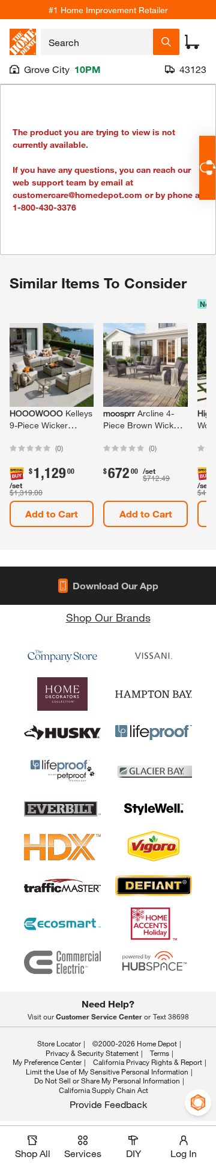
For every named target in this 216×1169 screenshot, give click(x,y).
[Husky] (62, 732)
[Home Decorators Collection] (62, 694)
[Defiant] (153, 885)
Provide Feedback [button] (108, 1104)
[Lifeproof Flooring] (153, 732)
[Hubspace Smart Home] (153, 962)
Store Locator (59, 1043)
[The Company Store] (62, 655)
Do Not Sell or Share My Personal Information (107, 1080)
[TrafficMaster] (62, 885)
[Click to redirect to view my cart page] (192, 42)
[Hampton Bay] (153, 694)
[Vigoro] (153, 847)
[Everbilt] (62, 809)
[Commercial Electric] (62, 962)
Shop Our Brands (108, 617)
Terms (159, 1053)
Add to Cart (51, 513)
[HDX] (62, 847)
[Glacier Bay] (153, 770)
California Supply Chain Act (103, 1090)
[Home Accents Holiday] (153, 923)
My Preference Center (47, 1062)
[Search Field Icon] (166, 42)
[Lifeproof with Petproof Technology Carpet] (62, 770)
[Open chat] (207, 168)
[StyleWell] (153, 809)
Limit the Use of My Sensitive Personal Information (107, 1071)
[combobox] (96, 41)
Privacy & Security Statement (92, 1053)
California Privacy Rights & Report (147, 1062)
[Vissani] (153, 655)
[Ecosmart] (62, 923)
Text (171, 1016)
